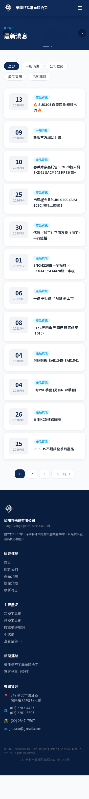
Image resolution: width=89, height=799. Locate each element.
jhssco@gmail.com (25, 728)
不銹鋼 (9, 634)
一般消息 (32, 66)
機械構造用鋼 (14, 627)
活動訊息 (39, 76)
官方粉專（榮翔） (18, 671)
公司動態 (57, 66)
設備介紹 (11, 583)
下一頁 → (63, 473)
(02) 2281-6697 (22, 712)
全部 (11, 66)
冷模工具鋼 (12, 613)
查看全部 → (13, 641)
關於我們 (11, 569)
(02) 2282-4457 (22, 707)
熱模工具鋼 (12, 620)
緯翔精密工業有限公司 (21, 664)
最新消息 (11, 589)
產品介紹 (11, 576)
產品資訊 (15, 76)
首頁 (7, 562)
